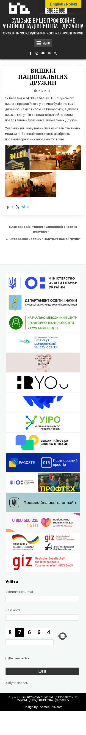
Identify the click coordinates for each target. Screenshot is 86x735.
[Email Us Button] (49, 53)
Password (13, 610)
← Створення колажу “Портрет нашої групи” (43, 239)
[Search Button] (55, 53)
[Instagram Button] (37, 53)
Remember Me (19, 658)
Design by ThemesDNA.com (43, 707)
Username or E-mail (19, 591)
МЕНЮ (46, 43)
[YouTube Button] (43, 53)
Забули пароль (17, 682)
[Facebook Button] (30, 53)
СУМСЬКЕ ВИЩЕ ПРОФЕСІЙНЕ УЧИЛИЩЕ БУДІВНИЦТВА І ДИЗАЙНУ (43, 23)
